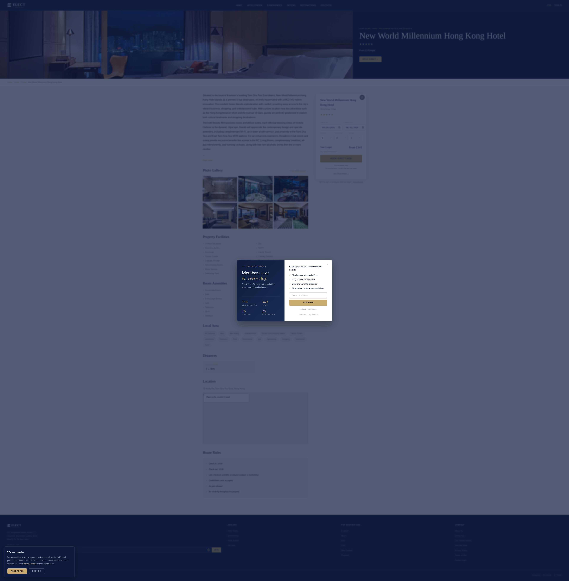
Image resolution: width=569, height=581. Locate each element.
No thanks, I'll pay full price (308, 314)
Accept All (17, 571)
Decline (36, 571)
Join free (308, 303)
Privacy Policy (29, 564)
